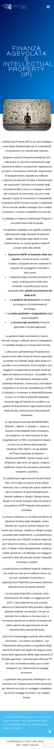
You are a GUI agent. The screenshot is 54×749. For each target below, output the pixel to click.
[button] (48, 7)
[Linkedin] (50, 731)
